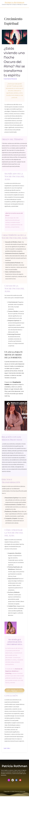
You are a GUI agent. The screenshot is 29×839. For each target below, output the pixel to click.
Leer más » (7, 748)
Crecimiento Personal (10, 79)
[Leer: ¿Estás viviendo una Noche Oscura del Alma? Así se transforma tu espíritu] (14, 37)
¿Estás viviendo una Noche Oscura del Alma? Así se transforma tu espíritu (14, 61)
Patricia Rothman (14, 2)
